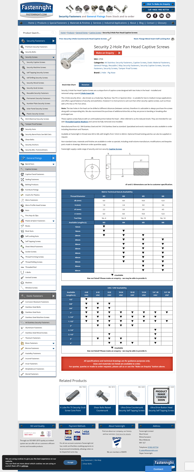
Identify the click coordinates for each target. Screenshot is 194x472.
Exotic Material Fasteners (159, 62)
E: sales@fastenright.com (148, 450)
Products (42, 22)
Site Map (97, 460)
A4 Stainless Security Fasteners (118, 62)
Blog (141, 22)
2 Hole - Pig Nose (107, 72)
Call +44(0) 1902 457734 (158, 9)
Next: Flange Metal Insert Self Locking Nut (152, 39)
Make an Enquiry (105, 52)
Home (31, 22)
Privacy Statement (85, 460)
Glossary (162, 22)
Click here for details (123, 434)
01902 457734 (153, 447)
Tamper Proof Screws (128, 68)
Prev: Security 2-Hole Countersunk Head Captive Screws (83, 39)
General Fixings (82, 32)
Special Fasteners (58, 22)
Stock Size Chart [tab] (69, 84)
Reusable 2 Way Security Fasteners (124, 65)
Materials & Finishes (80, 22)
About (133, 22)
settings (24, 466)
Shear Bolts (87, 463)
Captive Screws (95, 32)
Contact (151, 22)
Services (97, 22)
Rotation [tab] (85, 84)
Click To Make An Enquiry (158, 4)
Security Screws (110, 68)
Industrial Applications (116, 22)
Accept (70, 462)
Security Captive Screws (150, 65)
